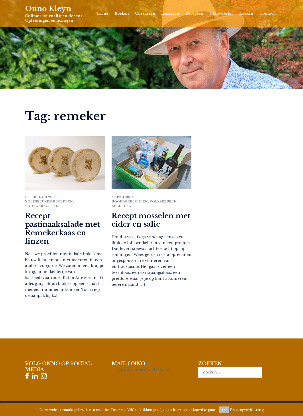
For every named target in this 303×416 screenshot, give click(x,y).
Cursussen (145, 13)
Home (102, 13)
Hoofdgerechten (130, 201)
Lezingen (170, 13)
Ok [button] (224, 410)
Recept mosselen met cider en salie (151, 220)
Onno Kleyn (48, 8)
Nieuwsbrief (221, 13)
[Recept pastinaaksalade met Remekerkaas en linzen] (65, 162)
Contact (267, 13)
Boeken (121, 13)
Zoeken (246, 13)
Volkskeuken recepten (49, 201)
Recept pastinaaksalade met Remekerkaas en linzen (62, 228)
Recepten (194, 13)
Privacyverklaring (247, 410)
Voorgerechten (42, 206)
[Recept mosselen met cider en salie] (151, 162)
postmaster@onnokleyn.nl (143, 369)
